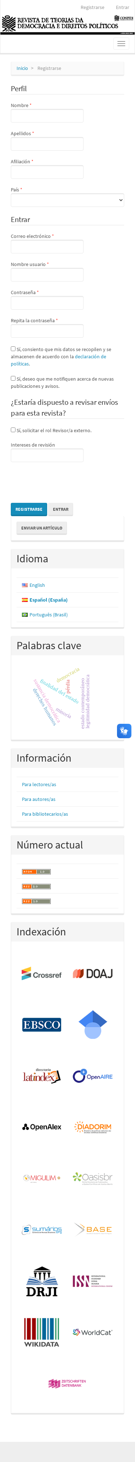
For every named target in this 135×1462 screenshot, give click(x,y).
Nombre (33, 105)
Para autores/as (38, 799)
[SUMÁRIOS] (42, 1230)
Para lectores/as (39, 784)
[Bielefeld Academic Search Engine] (93, 1230)
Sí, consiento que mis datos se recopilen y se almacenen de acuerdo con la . (61, 356)
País (28, 189)
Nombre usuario (42, 264)
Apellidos (34, 133)
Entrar (122, 7)
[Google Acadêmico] (93, 1025)
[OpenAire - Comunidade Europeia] (93, 1076)
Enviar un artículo (41, 528)
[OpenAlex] (42, 1127)
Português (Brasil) (49, 614)
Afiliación (34, 161)
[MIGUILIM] (42, 1179)
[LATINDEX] (42, 1076)
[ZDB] (67, 1384)
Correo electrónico (44, 235)
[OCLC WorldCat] (93, 1333)
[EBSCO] (42, 1025)
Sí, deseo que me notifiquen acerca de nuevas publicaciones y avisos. (62, 382)
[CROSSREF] (42, 974)
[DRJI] (42, 1281)
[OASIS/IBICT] (93, 1179)
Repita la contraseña (46, 320)
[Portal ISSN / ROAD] (93, 1281)
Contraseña (37, 292)
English (37, 585)
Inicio (22, 68)
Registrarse (92, 7)
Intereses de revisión (33, 445)
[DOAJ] (93, 974)
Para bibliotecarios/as (45, 814)
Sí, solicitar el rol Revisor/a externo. (53, 430)
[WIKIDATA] (42, 1333)
